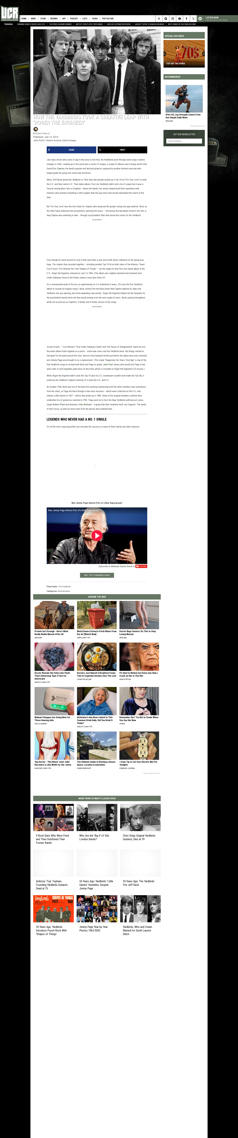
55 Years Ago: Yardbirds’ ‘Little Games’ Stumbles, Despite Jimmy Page (96, 885)
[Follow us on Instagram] (172, 18)
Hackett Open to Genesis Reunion (149, 24)
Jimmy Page (57, 360)
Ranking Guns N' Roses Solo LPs (31, 24)
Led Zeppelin (65, 368)
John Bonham (85, 404)
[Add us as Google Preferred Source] (165, 18)
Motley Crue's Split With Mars (89, 24)
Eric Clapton (58, 168)
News (33, 19)
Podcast (74, 19)
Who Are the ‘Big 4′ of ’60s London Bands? (94, 837)
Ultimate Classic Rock (121, 566)
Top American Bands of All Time (182, 63)
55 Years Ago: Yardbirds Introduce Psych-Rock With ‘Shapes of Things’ (51, 930)
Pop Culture (108, 19)
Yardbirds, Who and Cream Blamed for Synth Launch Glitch (137, 930)
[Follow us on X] (193, 18)
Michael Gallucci (41, 133)
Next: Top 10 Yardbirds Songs (97, 575)
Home (23, 19)
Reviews (54, 19)
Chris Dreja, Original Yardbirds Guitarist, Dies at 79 (139, 837)
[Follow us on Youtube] (179, 18)
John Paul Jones (111, 364)
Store (43, 19)
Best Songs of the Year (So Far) (182, 24)
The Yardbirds (64, 586)
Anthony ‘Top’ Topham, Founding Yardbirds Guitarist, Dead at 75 (52, 885)
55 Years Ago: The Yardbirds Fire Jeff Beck (138, 883)
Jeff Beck (57, 179)
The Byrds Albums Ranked (60, 24)
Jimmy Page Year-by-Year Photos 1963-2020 (93, 928)
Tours (95, 19)
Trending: (8, 24)
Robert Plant (59, 404)
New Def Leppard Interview (119, 24)
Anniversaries (64, 591)
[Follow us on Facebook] (186, 18)
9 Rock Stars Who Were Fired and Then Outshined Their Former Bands (52, 839)
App (64, 19)
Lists (85, 19)
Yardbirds (108, 159)
